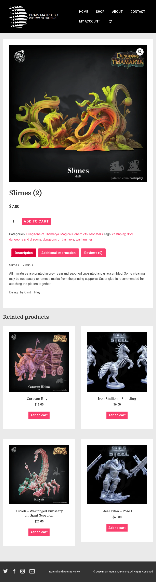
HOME (83, 12)
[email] (32, 572)
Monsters (96, 234)
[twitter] (6, 572)
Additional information (58, 253)
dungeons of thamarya (58, 239)
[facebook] (15, 572)
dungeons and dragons (25, 239)
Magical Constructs (74, 234)
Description (24, 253)
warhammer (84, 239)
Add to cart (36, 221)
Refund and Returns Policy (64, 571)
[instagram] (23, 572)
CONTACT (137, 12)
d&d (130, 234)
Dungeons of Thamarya (42, 234)
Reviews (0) (93, 253)
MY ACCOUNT (89, 21)
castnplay (119, 234)
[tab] (23, 252)
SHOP (100, 12)
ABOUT (117, 12)
